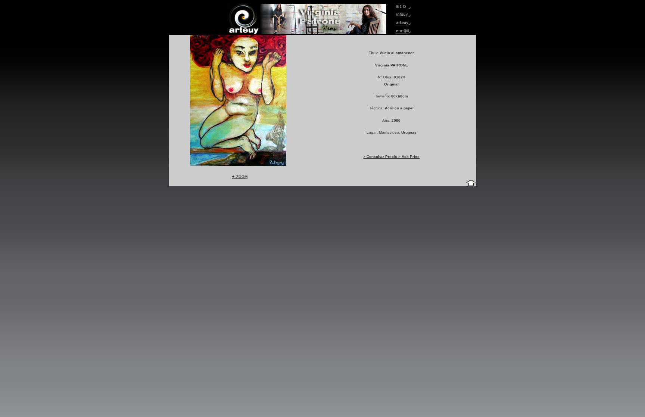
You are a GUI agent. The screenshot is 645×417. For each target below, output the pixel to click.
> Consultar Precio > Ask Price (391, 157)
